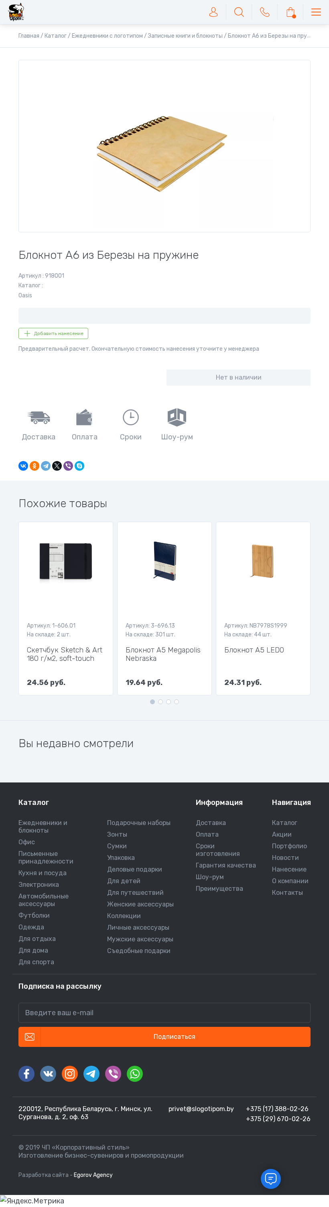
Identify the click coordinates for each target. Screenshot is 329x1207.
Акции (282, 834)
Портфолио (289, 846)
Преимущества (219, 888)
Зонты (117, 834)
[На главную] (16, 12)
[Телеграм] (91, 1074)
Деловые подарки (134, 869)
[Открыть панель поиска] (239, 12)
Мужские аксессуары (140, 939)
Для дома (33, 950)
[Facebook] (26, 1074)
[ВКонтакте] (23, 466)
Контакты (287, 892)
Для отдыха (37, 939)
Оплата (207, 834)
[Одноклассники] (34, 466)
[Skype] (79, 466)
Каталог (284, 823)
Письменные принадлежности (45, 857)
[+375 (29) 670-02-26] (265, 12)
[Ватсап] (135, 1074)
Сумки (117, 846)
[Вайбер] (113, 1074)
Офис (26, 842)
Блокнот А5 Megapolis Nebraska (163, 654)
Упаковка (121, 858)
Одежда (31, 927)
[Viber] (68, 466)
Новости (285, 858)
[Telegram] (46, 466)
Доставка (211, 823)
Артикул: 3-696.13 (150, 625)
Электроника (38, 884)
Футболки (34, 915)
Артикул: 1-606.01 (51, 625)
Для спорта (36, 962)
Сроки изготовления (218, 849)
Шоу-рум (210, 877)
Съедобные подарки (139, 951)
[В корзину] (290, 12)
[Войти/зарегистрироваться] (213, 12)
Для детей (123, 881)
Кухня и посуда (42, 873)
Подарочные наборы (139, 823)
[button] (152, 701)
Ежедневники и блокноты (42, 826)
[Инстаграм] (70, 1074)
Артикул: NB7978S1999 (255, 625)
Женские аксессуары (140, 904)
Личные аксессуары (138, 927)
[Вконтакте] (48, 1074)
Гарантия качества (226, 865)
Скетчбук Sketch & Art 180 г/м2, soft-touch (64, 654)
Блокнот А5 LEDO (254, 650)
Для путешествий (135, 892)
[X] (57, 466)
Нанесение (289, 869)
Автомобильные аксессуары (43, 900)
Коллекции (124, 916)
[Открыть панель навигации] (316, 12)
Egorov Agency (93, 1175)
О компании (290, 881)
